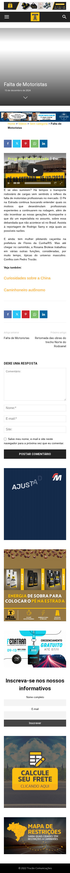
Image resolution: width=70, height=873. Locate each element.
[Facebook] (8, 144)
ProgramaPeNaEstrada (28, 158)
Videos (22, 123)
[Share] (55, 183)
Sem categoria (39, 123)
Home (11, 123)
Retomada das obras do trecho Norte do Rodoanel (50, 342)
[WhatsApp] (34, 144)
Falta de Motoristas (16, 338)
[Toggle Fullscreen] (61, 183)
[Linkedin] (43, 144)
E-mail (35, 709)
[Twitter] (17, 144)
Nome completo (35, 697)
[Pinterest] (26, 144)
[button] (6, 17)
